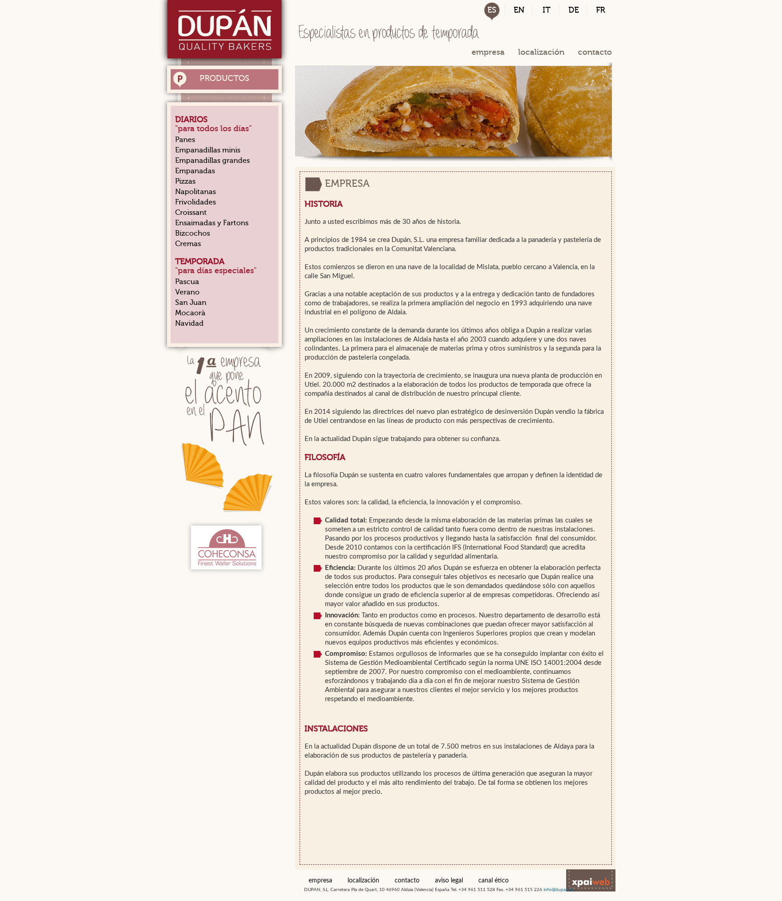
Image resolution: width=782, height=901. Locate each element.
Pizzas (185, 181)
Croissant (191, 213)
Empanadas (195, 171)
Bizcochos (192, 233)
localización (541, 52)
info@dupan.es (558, 889)
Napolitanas (195, 192)
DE (573, 9)
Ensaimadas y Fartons (211, 223)
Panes (185, 140)
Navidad (189, 323)
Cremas (188, 244)
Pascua (187, 282)
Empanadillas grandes (212, 160)
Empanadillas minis (207, 150)
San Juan (190, 303)
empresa (488, 52)
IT (546, 9)
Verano (187, 292)
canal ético (493, 880)
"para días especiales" (216, 266)
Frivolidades (195, 202)
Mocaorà (190, 313)
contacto (595, 52)
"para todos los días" (213, 124)
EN (519, 9)
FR (600, 9)
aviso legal (449, 880)
